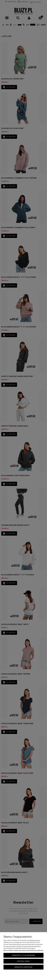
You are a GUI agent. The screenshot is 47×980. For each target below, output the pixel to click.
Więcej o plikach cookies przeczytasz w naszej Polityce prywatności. (23, 950)
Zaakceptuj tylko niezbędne (23, 955)
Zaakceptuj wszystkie (23, 967)
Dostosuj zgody (23, 961)
